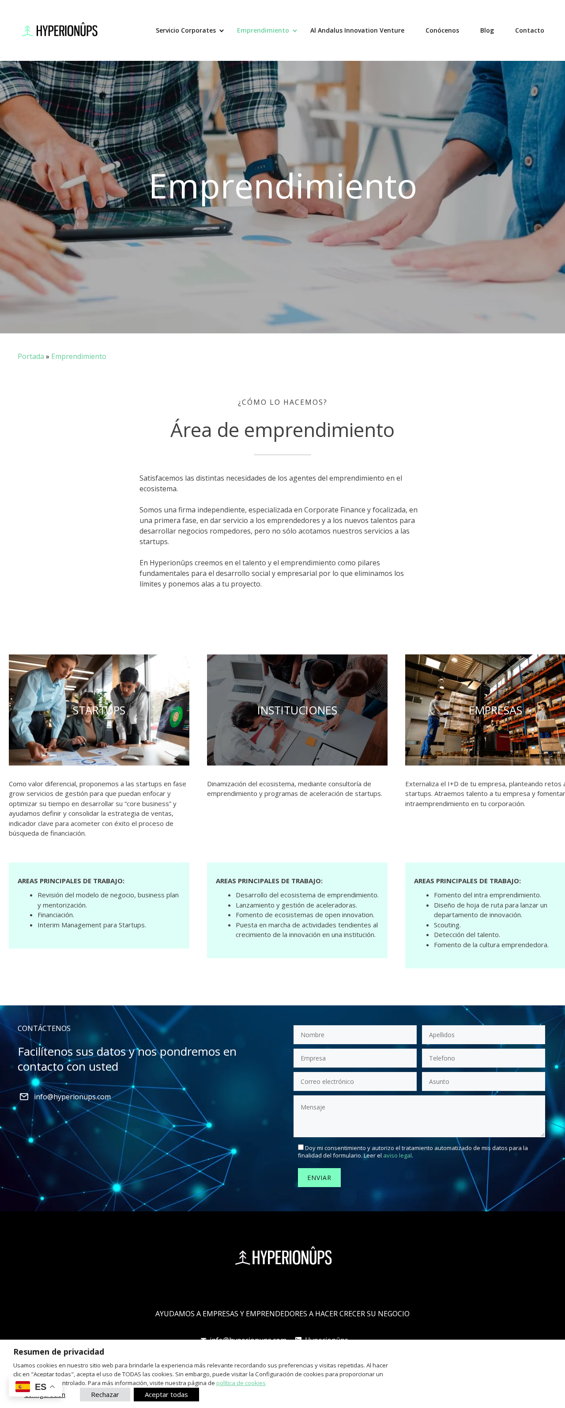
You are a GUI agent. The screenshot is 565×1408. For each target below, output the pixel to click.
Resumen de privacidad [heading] (58, 1351)
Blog (487, 30)
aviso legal (397, 1155)
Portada (31, 356)
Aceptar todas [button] (166, 1394)
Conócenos (442, 30)
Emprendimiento (263, 30)
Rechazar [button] (105, 1394)
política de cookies (241, 1383)
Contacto (529, 30)
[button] (221, 30)
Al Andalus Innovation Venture (357, 30)
